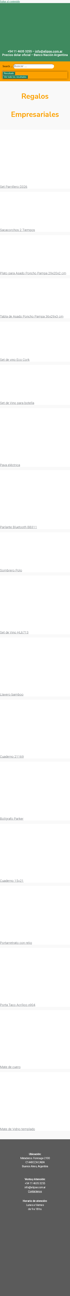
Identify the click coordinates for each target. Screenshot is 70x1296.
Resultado (9, 73)
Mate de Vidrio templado (17, 1129)
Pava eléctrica (10, 465)
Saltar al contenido (10, 1)
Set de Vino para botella (17, 403)
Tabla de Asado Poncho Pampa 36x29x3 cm (31, 316)
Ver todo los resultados (15, 77)
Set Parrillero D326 (13, 187)
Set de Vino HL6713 (14, 632)
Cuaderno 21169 (12, 757)
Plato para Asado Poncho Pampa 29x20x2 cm (33, 273)
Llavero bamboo (11, 694)
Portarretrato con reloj (16, 943)
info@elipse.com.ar (49, 51)
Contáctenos (35, 1191)
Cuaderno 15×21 (12, 881)
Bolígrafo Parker (11, 819)
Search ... (8, 66)
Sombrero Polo (11, 570)
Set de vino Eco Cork (15, 360)
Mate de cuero (10, 1067)
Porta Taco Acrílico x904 (17, 1005)
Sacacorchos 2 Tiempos (17, 230)
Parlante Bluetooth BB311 (18, 527)
